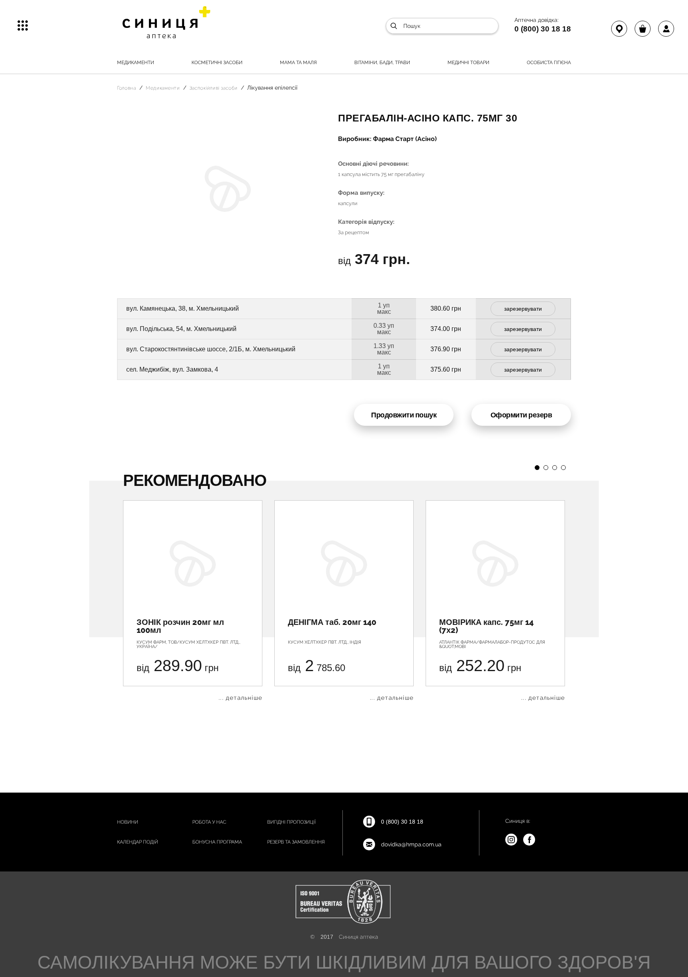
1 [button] (537, 467)
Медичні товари (468, 62)
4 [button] (563, 467)
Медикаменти (135, 62)
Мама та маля (298, 62)
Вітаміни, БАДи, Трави (382, 62)
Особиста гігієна (549, 62)
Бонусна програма (217, 842)
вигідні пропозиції (291, 822)
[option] (192, 600)
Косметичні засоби (217, 62)
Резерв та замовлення (296, 842)
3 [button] (554, 467)
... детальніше (240, 698)
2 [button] (545, 467)
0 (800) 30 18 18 (542, 29)
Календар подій (137, 842)
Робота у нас (209, 822)
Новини (127, 822)
